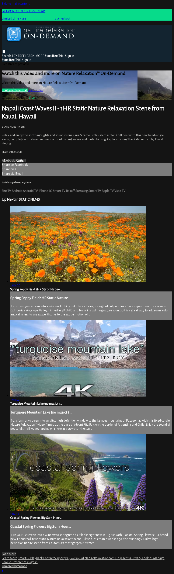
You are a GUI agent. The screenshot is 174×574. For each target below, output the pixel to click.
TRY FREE (18, 56)
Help (119, 558)
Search (7, 56)
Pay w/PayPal (74, 558)
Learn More (9, 558)
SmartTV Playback (30, 558)
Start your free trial (15, 90)
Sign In (26, 60)
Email (22, 160)
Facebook (8, 160)
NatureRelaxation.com (99, 558)
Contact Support (54, 558)
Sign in (69, 56)
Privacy (137, 558)
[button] (4, 51)
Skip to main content (15, 3)
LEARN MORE (34, 56)
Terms (127, 558)
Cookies (147, 558)
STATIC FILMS (9, 126)
